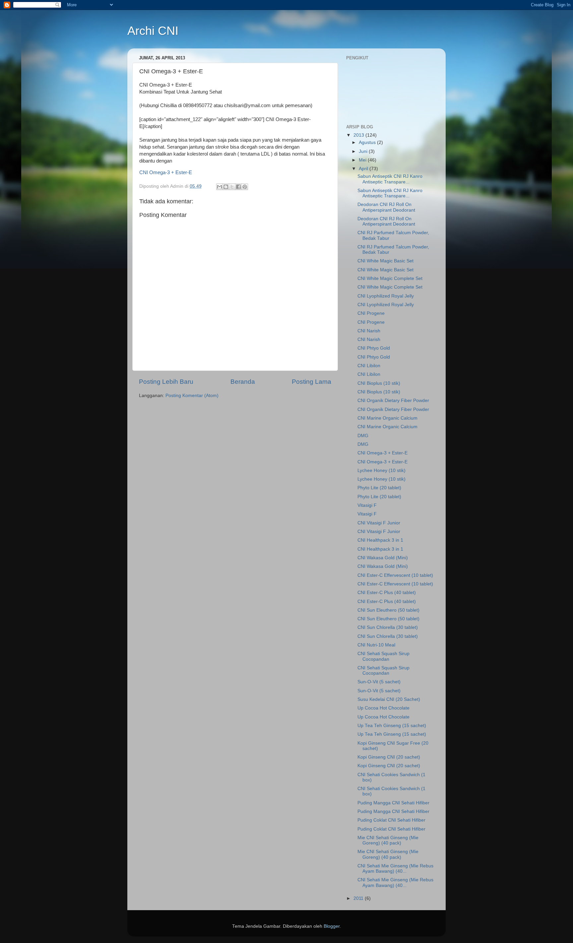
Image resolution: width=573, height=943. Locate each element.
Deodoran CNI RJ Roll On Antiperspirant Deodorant (386, 207)
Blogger (332, 926)
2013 (359, 135)
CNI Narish (368, 330)
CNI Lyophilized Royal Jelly (385, 296)
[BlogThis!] (226, 186)
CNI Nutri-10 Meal (376, 644)
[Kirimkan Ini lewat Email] (219, 186)
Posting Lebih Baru (166, 381)
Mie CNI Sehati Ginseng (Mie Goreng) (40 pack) (387, 840)
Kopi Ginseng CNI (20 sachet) (388, 757)
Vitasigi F (367, 505)
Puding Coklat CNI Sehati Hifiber (391, 820)
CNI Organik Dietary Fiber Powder (393, 400)
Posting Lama (311, 381)
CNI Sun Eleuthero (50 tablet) (388, 610)
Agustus (368, 142)
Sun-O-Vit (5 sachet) (379, 681)
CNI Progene (371, 313)
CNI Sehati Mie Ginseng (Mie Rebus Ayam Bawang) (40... (395, 868)
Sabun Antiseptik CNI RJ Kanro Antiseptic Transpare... (389, 179)
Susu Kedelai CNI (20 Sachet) (388, 699)
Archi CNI (152, 30)
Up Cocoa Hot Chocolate (383, 708)
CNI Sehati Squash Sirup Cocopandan (383, 656)
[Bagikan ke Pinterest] (244, 186)
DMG (362, 435)
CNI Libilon (368, 365)
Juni (364, 151)
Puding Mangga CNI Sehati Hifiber (393, 802)
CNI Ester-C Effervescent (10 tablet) (395, 575)
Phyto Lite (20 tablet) (379, 487)
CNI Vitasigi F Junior (378, 522)
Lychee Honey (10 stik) (381, 470)
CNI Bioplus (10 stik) (378, 383)
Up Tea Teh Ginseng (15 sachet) (391, 725)
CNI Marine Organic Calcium (387, 418)
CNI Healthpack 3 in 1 (380, 540)
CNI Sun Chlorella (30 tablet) (387, 627)
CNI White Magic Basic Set (385, 260)
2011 (359, 898)
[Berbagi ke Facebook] (238, 186)
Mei (363, 160)
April (364, 168)
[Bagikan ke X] (232, 186)
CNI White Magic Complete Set (389, 278)
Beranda (242, 381)
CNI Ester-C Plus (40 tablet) (386, 592)
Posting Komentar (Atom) (192, 395)
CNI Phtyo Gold (373, 348)
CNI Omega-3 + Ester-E (165, 172)
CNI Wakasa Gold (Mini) (382, 557)
